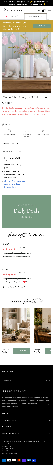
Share (7, 125)
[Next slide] (47, 327)
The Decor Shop (35, 16)
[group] (26, 253)
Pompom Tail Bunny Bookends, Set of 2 (17, 253)
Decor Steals (17, 441)
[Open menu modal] (49, 9)
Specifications (10, 144)
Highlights (9, 152)
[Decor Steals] (17, 9)
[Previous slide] (5, 327)
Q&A (20, 152)
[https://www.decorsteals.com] (26, 211)
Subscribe (47, 380)
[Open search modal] (38, 9)
